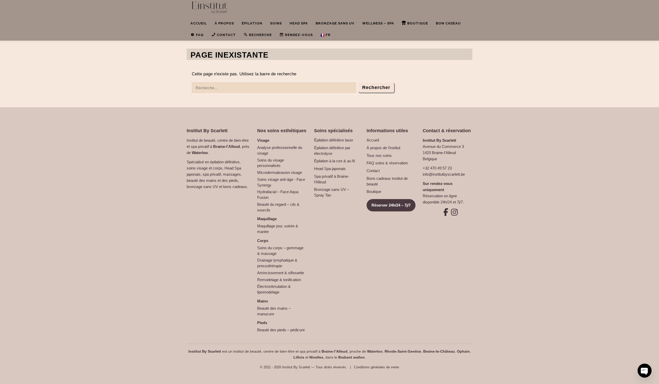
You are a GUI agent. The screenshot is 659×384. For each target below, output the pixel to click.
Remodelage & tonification (279, 280)
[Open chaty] (645, 371)
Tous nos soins (379, 155)
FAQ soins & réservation (387, 163)
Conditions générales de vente (376, 367)
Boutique (374, 191)
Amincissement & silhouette (280, 273)
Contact (373, 170)
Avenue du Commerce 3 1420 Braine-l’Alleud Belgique (443, 152)
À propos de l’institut (383, 148)
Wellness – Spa (378, 23)
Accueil (198, 23)
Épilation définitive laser (333, 140)
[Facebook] (443, 212)
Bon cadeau (448, 23)
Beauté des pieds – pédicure (281, 330)
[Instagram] (452, 212)
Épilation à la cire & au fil (334, 161)
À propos (224, 23)
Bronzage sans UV (335, 23)
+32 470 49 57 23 (437, 168)
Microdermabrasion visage (279, 172)
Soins (276, 23)
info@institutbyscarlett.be (444, 174)
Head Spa (299, 23)
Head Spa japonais (330, 168)
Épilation (252, 23)
